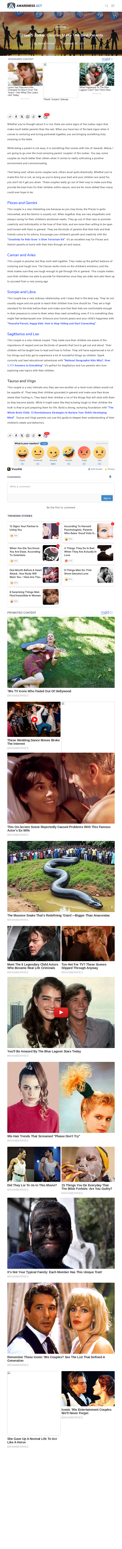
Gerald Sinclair (46, 43)
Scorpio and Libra (21, 291)
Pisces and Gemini (22, 202)
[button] (113, 5)
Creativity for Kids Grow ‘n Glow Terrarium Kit (36, 239)
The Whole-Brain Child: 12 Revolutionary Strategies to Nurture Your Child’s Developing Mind (60, 412)
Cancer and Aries (21, 255)
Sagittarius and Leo (23, 334)
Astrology (60, 26)
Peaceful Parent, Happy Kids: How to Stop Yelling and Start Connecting (52, 323)
